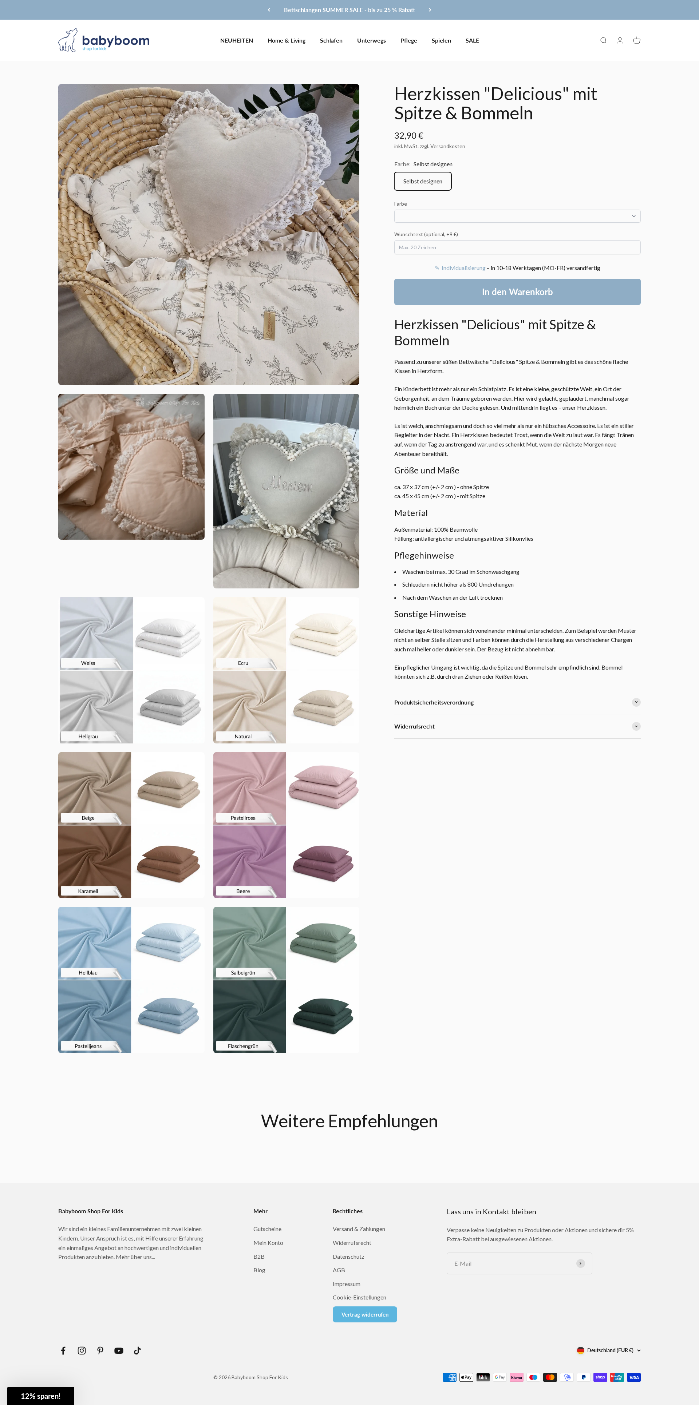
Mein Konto (268, 1242)
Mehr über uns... (135, 1256)
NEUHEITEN (236, 39)
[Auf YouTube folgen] (119, 1351)
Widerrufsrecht (352, 1242)
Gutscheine (267, 1228)
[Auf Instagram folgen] (82, 1351)
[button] (40, 1396)
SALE (472, 39)
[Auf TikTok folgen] (137, 1351)
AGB (339, 1269)
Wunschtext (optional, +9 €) (426, 234)
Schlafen (331, 39)
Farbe (400, 204)
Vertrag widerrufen (364, 1314)
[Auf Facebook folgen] (63, 1351)
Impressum (346, 1283)
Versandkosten (447, 146)
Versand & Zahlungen (359, 1228)
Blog (259, 1269)
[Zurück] (269, 10)
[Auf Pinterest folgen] (100, 1351)
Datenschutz (348, 1256)
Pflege (408, 39)
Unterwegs (371, 39)
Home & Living (286, 39)
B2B (259, 1256)
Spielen (441, 39)
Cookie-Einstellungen (359, 1297)
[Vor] (430, 10)
